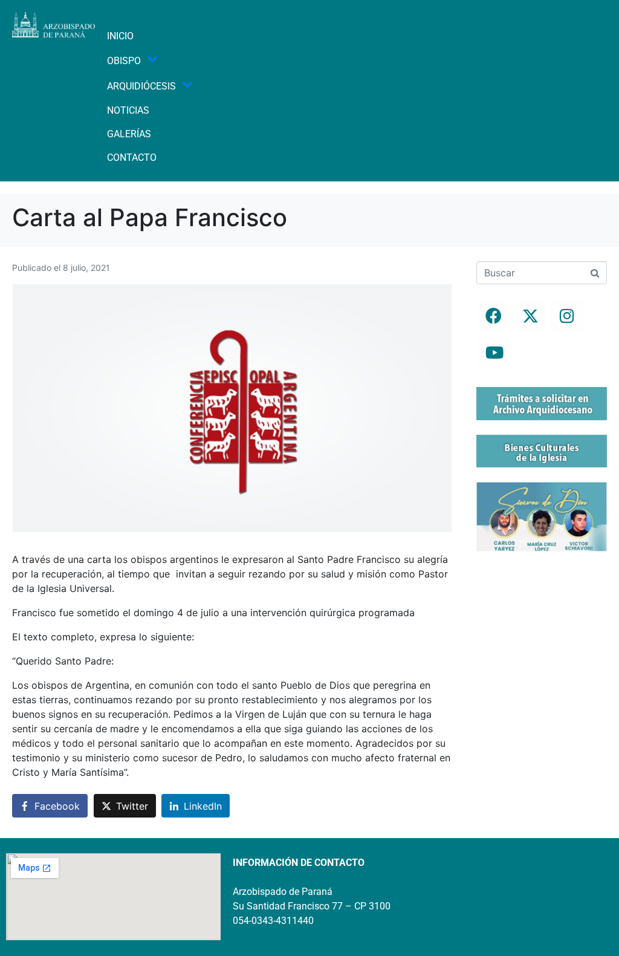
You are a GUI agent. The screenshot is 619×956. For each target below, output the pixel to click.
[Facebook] (493, 316)
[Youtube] (493, 352)
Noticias (128, 110)
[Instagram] (567, 316)
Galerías (129, 134)
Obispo (124, 61)
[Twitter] (530, 316)
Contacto (132, 157)
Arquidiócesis (141, 86)
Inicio (120, 36)
